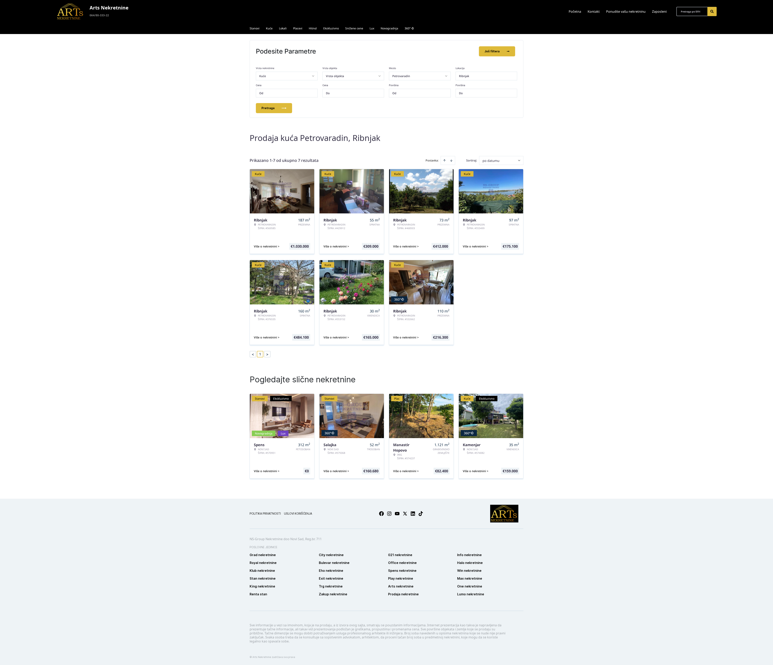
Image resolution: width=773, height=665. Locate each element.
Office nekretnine (402, 563)
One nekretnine (469, 586)
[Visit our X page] (405, 513)
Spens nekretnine (402, 571)
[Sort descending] (451, 160)
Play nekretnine (400, 578)
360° (408, 28)
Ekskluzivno (331, 28)
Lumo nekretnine (470, 594)
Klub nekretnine (262, 571)
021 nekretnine (400, 555)
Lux (372, 28)
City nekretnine (331, 555)
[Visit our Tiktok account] (420, 513)
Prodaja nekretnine (403, 594)
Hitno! (313, 28)
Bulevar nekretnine (334, 563)
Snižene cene (354, 28)
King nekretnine (262, 586)
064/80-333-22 (99, 15)
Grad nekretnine (263, 555)
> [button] (267, 354)
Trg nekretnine (331, 586)
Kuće (269, 28)
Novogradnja (389, 28)
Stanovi (254, 28)
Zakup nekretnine (333, 594)
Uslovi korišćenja (298, 513)
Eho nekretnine (331, 571)
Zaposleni (659, 11)
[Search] (712, 11)
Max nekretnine (469, 578)
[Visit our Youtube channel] (397, 513)
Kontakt (594, 11)
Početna (575, 11)
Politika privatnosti (265, 513)
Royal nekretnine (263, 563)
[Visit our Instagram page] (389, 513)
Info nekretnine (469, 555)
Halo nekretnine (470, 563)
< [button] (253, 354)
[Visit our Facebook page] (381, 513)
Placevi (297, 28)
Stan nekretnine (263, 578)
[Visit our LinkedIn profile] (412, 513)
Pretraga (268, 108)
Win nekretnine (469, 571)
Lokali (283, 28)
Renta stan (258, 594)
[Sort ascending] (444, 160)
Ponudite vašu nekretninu (626, 11)
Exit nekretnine (331, 578)
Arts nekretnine (400, 586)
